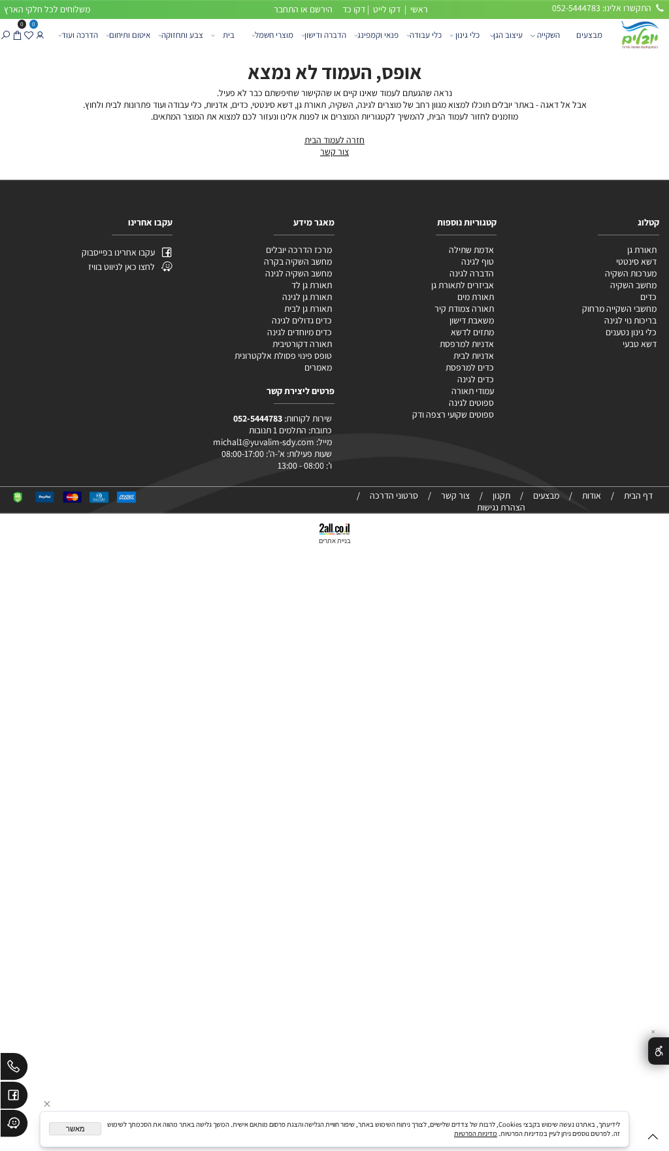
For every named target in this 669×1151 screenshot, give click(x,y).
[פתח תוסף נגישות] (658, 1051)
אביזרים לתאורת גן (462, 285)
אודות (591, 495)
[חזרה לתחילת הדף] (653, 1138)
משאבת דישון (471, 320)
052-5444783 (257, 418)
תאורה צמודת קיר (464, 308)
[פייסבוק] (14, 1097)
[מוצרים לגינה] (639, 34)
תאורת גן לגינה (307, 297)
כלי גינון (467, 35)
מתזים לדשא (471, 332)
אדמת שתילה (470, 250)
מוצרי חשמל (274, 35)
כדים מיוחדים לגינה (299, 332)
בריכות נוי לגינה (630, 320)
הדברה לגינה (471, 273)
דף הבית (638, 495)
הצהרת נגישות (501, 507)
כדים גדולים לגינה (302, 320)
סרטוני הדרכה (394, 495)
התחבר (286, 9)
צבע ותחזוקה (182, 35)
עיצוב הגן (508, 35)
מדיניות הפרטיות (475, 1133)
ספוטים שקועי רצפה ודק (453, 414)
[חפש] (5, 35)
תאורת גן (642, 250)
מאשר (75, 1129)
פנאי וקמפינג (378, 35)
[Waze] (14, 1125)
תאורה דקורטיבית (302, 344)
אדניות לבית (472, 355)
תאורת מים (475, 297)
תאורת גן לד (311, 285)
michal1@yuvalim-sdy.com (263, 442)
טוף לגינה (476, 261)
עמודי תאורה (472, 391)
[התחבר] (40, 35)
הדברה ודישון (325, 35)
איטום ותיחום (129, 35)
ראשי (418, 9)
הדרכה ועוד (79, 35)
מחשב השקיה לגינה (298, 273)
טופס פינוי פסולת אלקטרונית (283, 355)
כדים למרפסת (469, 367)
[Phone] (14, 1069)
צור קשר (334, 152)
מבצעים (589, 35)
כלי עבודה (426, 35)
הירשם (321, 9)
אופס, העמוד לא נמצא (335, 72)
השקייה (548, 35)
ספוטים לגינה (471, 403)
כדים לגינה (475, 379)
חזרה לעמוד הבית (334, 140)
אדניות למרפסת (466, 344)
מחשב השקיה (633, 285)
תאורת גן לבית (308, 308)
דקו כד (352, 9)
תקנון (501, 495)
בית (229, 35)
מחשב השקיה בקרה (298, 261)
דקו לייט (385, 9)
